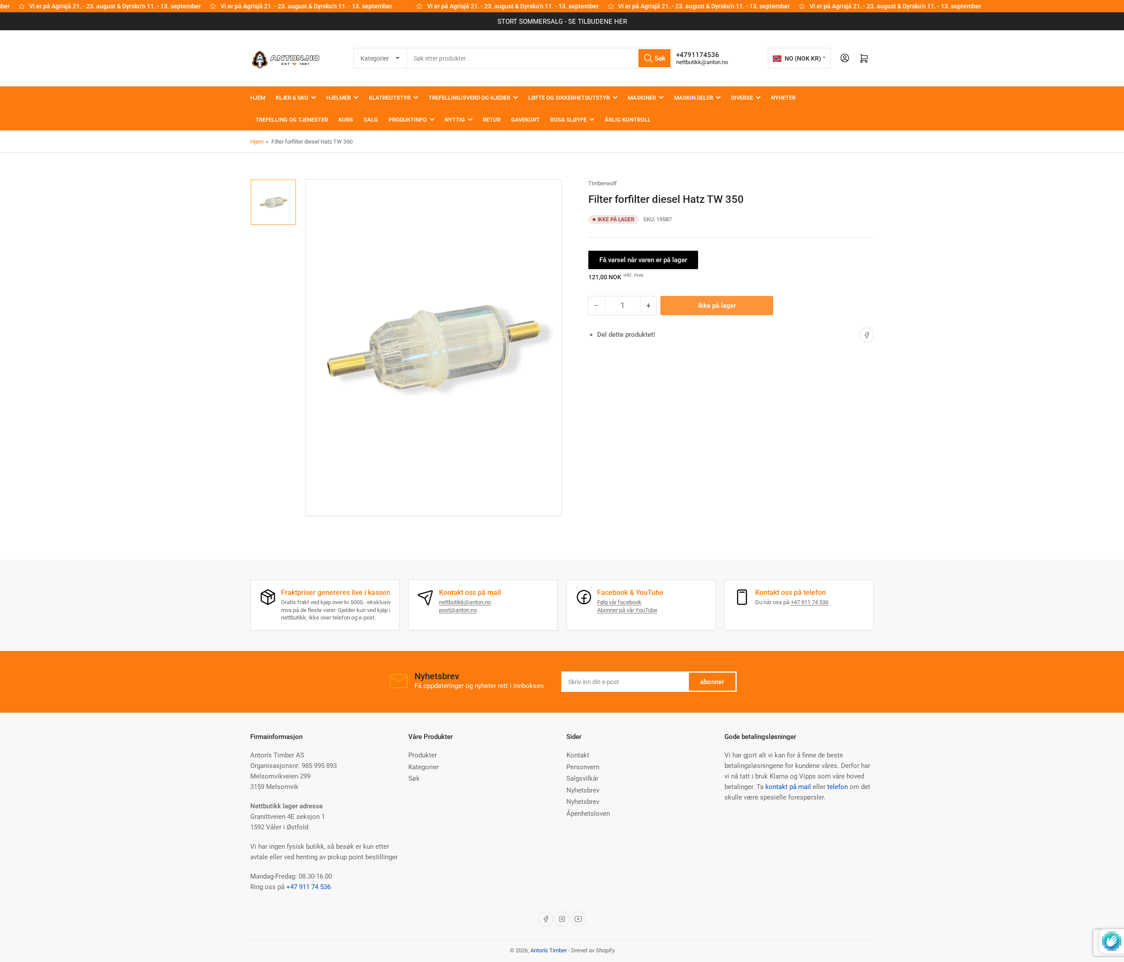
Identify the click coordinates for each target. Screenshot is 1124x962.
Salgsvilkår (582, 778)
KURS (346, 119)
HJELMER (338, 97)
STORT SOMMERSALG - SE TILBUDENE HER (562, 21)
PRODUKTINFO (408, 119)
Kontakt (577, 755)
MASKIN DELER (693, 97)
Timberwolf (602, 183)
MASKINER (642, 97)
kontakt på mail (788, 787)
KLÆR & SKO (292, 97)
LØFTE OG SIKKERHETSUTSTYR (569, 97)
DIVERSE (742, 97)
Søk (414, 778)
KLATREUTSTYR (390, 97)
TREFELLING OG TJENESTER (292, 119)
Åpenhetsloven (588, 814)
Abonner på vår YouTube (627, 610)
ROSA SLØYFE (568, 119)
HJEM (257, 97)
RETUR (492, 119)
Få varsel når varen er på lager (643, 260)
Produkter (422, 755)
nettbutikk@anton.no (702, 62)
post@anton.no (458, 610)
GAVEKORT (525, 119)
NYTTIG (455, 119)
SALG (371, 119)
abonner (712, 682)
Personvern (582, 767)
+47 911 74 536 (810, 602)
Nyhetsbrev (582, 790)
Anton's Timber (548, 950)
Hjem (256, 141)
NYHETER (783, 97)
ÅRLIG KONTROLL (628, 119)
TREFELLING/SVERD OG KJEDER (469, 97)
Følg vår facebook (619, 602)
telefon (837, 787)
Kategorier (423, 767)
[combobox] (539, 58)
